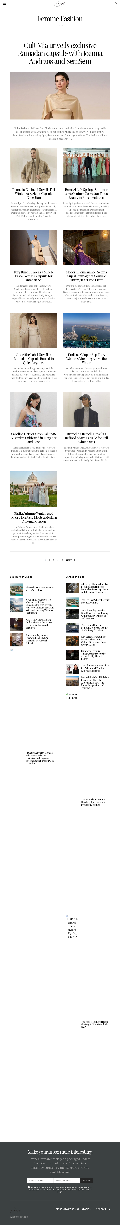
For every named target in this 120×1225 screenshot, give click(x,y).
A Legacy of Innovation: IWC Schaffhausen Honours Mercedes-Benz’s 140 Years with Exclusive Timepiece (95, 588)
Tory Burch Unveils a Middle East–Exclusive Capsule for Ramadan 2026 (34, 276)
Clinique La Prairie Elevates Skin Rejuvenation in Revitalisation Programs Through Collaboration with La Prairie (40, 758)
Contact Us (103, 1209)
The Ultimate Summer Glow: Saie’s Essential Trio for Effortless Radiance (95, 668)
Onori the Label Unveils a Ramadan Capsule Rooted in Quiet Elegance (34, 358)
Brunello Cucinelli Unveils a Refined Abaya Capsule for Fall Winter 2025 (86, 437)
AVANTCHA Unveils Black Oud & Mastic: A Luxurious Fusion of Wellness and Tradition (39, 623)
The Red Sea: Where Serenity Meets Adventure (40, 589)
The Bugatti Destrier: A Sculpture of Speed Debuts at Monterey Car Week (94, 627)
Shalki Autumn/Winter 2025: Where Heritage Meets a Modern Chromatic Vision (33, 517)
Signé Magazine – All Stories (73, 1209)
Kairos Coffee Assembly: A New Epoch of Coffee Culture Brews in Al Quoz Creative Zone (93, 640)
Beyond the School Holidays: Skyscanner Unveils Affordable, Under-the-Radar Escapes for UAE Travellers (95, 682)
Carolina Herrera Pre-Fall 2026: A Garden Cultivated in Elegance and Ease (34, 437)
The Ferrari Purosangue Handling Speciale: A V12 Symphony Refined (93, 802)
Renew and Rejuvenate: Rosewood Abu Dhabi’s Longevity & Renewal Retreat (37, 639)
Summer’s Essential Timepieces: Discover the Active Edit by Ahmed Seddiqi (93, 654)
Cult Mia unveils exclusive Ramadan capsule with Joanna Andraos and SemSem (60, 53)
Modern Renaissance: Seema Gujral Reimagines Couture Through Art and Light (86, 276)
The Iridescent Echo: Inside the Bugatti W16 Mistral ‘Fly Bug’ (94, 1024)
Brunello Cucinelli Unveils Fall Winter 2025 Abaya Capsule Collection (33, 193)
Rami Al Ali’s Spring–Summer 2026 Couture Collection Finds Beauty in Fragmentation (86, 193)
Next (69, 560)
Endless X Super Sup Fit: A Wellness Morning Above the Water (86, 358)
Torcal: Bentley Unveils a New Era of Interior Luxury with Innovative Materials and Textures (94, 614)
